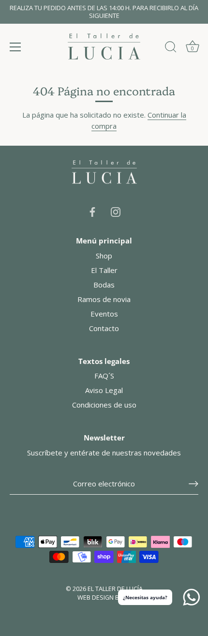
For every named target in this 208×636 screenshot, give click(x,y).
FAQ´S (104, 375)
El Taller (104, 270)
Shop (104, 255)
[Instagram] (115, 211)
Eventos (104, 313)
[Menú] (15, 47)
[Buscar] (170, 48)
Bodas (104, 284)
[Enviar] (193, 484)
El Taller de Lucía (115, 588)
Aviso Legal (104, 390)
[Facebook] (92, 211)
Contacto (104, 328)
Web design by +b (104, 597)
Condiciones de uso (104, 404)
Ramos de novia (104, 299)
